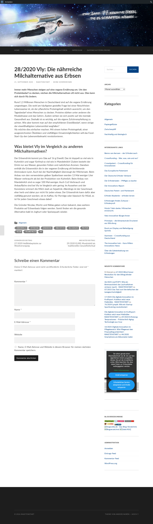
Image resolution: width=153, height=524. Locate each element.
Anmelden (108, 448)
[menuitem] (2, 2)
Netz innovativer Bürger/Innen (117, 216)
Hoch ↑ (135, 514)
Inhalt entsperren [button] (121, 375)
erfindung (34, 228)
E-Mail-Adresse (22, 322)
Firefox (119, 424)
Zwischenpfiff (110, 129)
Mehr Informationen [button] (121, 370)
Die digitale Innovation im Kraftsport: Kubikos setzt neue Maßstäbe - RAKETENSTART (120, 314)
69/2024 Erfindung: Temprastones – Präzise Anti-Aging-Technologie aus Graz (121, 319)
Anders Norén (122, 514)
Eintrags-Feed (110, 453)
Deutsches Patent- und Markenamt (119, 191)
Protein (85, 228)
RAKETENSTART (76, 21)
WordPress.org (110, 463)
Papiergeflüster (110, 124)
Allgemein (23, 223)
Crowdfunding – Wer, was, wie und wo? (121, 158)
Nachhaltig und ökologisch (115, 134)
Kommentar (20, 282)
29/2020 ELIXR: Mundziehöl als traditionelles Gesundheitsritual (81, 243)
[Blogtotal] (109, 424)
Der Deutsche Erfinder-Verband (117, 176)
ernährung (47, 228)
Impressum (77, 50)
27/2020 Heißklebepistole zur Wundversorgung (27, 243)
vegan (18, 232)
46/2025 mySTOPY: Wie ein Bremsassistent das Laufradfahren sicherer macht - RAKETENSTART (118, 284)
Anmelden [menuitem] (9, 2)
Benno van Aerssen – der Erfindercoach (120, 153)
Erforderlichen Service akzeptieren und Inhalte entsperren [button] (121, 385)
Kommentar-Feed (111, 459)
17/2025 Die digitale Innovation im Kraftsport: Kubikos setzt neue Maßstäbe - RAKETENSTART (119, 299)
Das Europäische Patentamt (116, 171)
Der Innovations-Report (114, 186)
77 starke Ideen (31, 50)
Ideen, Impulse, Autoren (55, 50)
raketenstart (43, 82)
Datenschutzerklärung (98, 50)
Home (17, 50)
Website (18, 335)
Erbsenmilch (21, 228)
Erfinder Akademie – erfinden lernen (119, 196)
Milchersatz (73, 228)
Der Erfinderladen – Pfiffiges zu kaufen (120, 181)
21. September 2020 (23, 82)
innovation (60, 228)
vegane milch (30, 232)
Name (18, 310)
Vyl (41, 232)
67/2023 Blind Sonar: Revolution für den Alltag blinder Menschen (119, 274)
